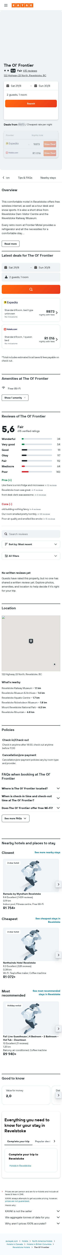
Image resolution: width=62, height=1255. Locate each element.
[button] (6, 5)
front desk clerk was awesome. (24, 494)
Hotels (25, 1241)
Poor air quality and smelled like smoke (28, 518)
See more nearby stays (47, 852)
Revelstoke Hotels (21, 1247)
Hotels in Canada (15, 1244)
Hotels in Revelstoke (20, 1165)
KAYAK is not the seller (18, 1211)
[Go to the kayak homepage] (22, 5)
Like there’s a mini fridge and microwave (29, 485)
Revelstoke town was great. (22, 489)
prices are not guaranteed (17, 1201)
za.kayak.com (12, 1241)
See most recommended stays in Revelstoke (46, 992)
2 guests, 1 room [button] (17, 94)
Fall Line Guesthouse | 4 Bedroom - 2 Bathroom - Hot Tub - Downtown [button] (30, 1038)
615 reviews (30, 70)
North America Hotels (42, 1241)
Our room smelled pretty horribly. (26, 513)
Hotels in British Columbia (39, 1244)
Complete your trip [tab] (18, 1141)
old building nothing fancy (21, 509)
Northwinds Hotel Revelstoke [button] (19, 962)
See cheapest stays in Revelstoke (47, 920)
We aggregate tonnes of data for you (27, 1217)
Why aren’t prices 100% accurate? (25, 1223)
